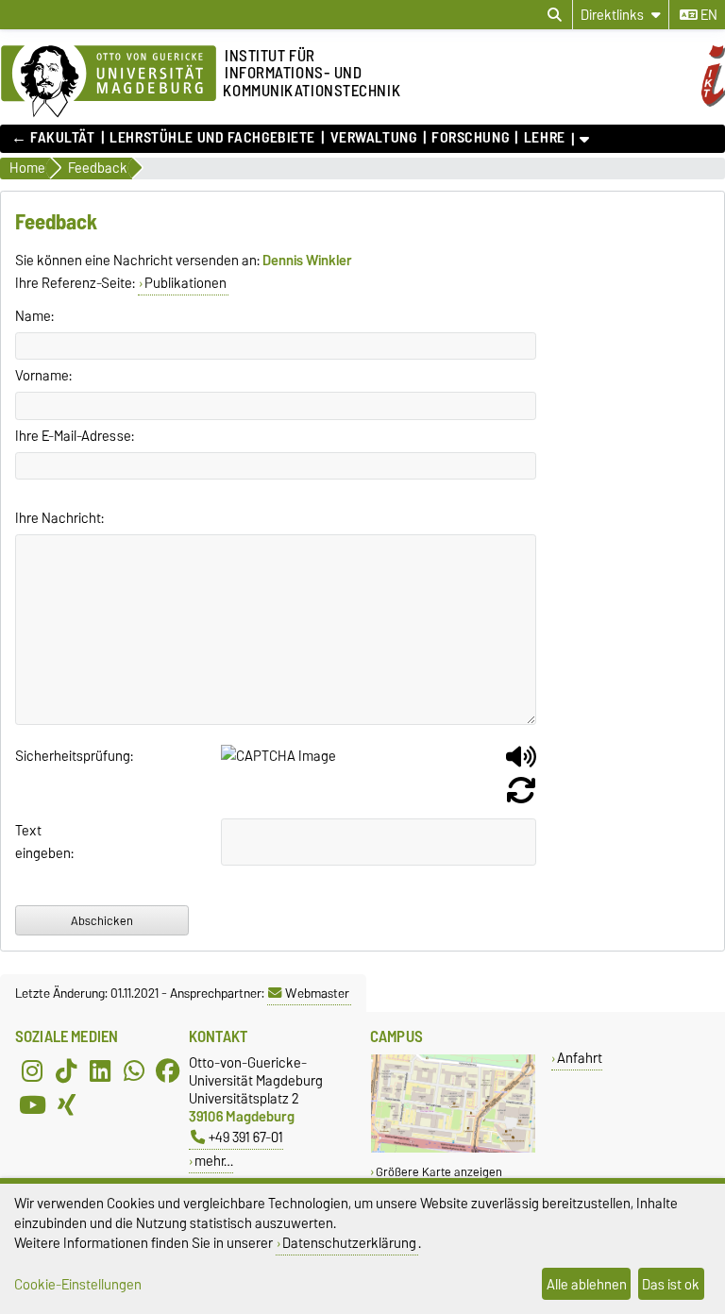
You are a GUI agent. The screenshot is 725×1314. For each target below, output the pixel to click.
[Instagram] (32, 1070)
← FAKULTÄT (53, 137)
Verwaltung (373, 137)
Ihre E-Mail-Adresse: (74, 436)
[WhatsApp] (134, 1070)
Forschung (470, 137)
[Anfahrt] (453, 1148)
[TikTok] (66, 1070)
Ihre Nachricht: (59, 518)
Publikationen (185, 283)
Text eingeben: (39, 842)
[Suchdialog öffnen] (554, 15)
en (707, 15)
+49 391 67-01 (246, 1137)
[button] (521, 763)
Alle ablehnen (587, 1284)
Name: (34, 316)
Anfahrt (579, 1058)
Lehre (544, 137)
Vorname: (43, 375)
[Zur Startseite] (108, 82)
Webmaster (317, 993)
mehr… (213, 1160)
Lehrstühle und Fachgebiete (212, 137)
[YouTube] (32, 1104)
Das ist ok (671, 1284)
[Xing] (66, 1104)
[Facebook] (168, 1070)
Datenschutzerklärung (349, 1243)
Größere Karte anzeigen (439, 1172)
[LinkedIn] (100, 1070)
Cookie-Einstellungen (78, 1284)
